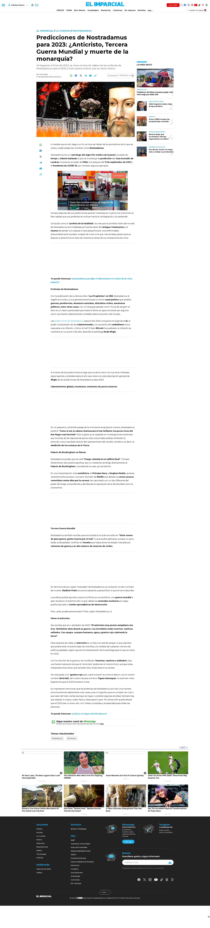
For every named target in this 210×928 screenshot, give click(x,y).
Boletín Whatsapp (78, 829)
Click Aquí (128, 842)
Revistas (142, 10)
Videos (39, 873)
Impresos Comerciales (80, 844)
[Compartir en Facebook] (76, 75)
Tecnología (41, 854)
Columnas (117, 10)
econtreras (44, 74)
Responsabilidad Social (80, 851)
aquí (102, 724)
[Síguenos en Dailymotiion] (172, 879)
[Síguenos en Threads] (203, 4)
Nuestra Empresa (78, 858)
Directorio (75, 865)
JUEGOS (60, 10)
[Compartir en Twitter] (80, 75)
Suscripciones (77, 873)
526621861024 (129, 827)
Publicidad (75, 876)
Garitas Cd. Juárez (196, 10)
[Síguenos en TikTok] (199, 4)
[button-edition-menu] (187, 10)
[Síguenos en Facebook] (185, 4)
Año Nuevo (71, 738)
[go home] (44, 896)
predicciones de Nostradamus (69, 321)
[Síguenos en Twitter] (188, 4)
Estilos (39, 850)
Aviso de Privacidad (79, 847)
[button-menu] (3, 5)
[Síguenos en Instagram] (192, 4)
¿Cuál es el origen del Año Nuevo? (89, 714)
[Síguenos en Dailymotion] (206, 4)
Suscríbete (173, 5)
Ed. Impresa (130, 10)
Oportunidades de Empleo (82, 862)
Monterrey (106, 10)
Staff (72, 840)
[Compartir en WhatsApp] (71, 75)
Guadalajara (93, 10)
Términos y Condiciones (155, 868)
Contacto (75, 869)
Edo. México (79, 10)
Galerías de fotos (43, 869)
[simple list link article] (155, 79)
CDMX (69, 10)
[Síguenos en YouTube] (196, 4)
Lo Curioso (63, 30)
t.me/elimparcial (165, 827)
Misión (73, 854)
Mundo (39, 832)
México (39, 829)
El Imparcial (44, 30)
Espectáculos (42, 847)
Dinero (39, 840)
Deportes (40, 843)
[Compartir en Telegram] (85, 75)
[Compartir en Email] (90, 75)
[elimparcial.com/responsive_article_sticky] (208, 916)
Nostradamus (82, 30)
